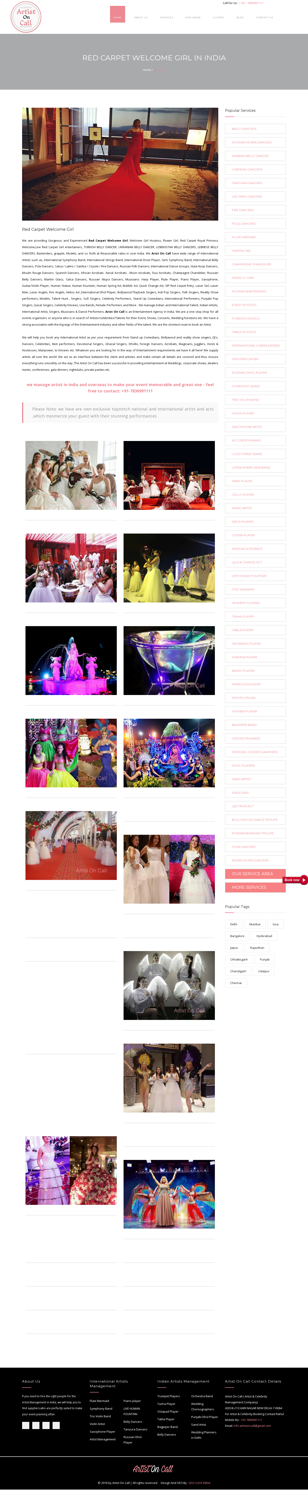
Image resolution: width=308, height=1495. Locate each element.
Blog (240, 17)
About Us (141, 17)
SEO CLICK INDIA (199, 1483)
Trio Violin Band (100, 1416)
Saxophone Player (102, 1432)
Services (166, 17)
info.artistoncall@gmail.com (252, 1426)
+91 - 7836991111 (252, 3)
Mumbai (254, 924)
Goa (275, 924)
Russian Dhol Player (133, 1439)
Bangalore (237, 936)
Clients (218, 17)
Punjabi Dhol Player (204, 1417)
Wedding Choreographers (202, 1406)
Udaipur (263, 971)
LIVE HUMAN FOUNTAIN (132, 1411)
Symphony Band (101, 1408)
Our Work (193, 17)
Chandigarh (238, 971)
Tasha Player (166, 1404)
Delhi (233, 924)
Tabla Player (166, 1419)
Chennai (236, 983)
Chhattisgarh (239, 959)
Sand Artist (198, 1425)
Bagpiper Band (167, 1427)
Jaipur (234, 948)
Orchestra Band (202, 1396)
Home (117, 17)
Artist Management (103, 1439)
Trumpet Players (168, 1396)
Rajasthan (257, 948)
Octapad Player (168, 1411)
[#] (110, 513)
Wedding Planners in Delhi (203, 1435)
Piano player (132, 1401)
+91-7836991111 (137, 391)
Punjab (265, 959)
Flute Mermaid (99, 1401)
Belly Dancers (133, 1422)
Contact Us (264, 17)
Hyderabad (264, 936)
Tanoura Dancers (135, 1429)
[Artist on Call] (71, 475)
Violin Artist (97, 1424)
